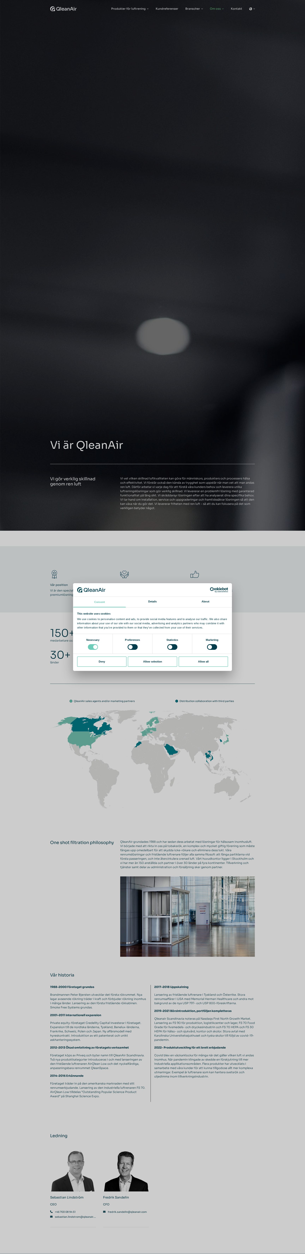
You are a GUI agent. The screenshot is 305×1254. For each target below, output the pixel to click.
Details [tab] (152, 601)
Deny (102, 661)
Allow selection (152, 661)
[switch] (133, 647)
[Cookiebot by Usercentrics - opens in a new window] (212, 590)
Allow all (203, 661)
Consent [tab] (99, 601)
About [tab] (205, 601)
